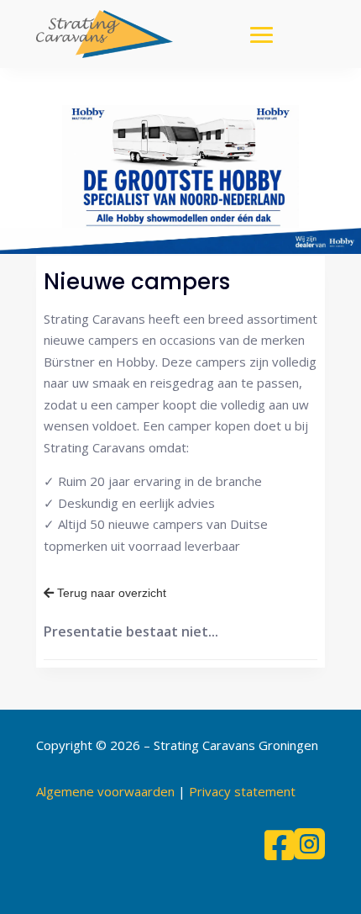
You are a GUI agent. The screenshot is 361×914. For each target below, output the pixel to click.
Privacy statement (242, 791)
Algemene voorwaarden (105, 791)
